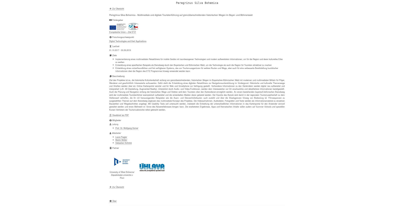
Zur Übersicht (118, 8)
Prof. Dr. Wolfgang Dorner (126, 128)
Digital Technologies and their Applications (127, 41)
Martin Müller (121, 139)
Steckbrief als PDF (120, 115)
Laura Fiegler (121, 137)
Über (114, 200)
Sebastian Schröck (123, 142)
